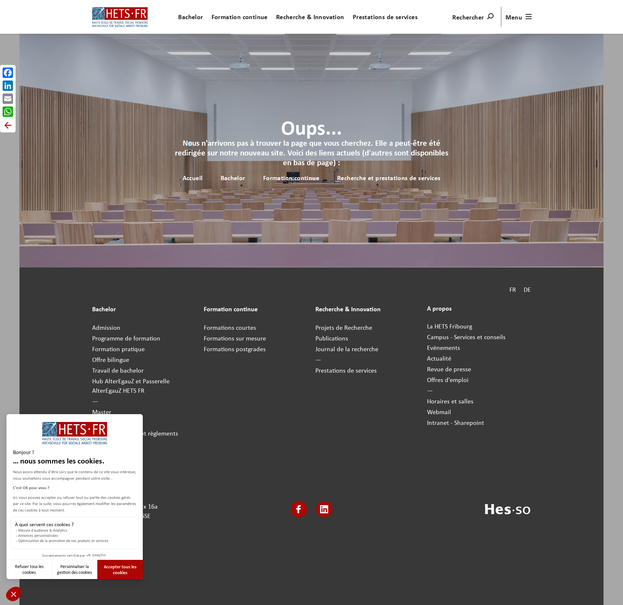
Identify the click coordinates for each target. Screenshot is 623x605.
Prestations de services (385, 16)
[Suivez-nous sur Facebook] (299, 509)
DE (527, 289)
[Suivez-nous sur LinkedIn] (324, 509)
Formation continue (240, 16)
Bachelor (190, 16)
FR (512, 289)
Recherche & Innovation (310, 16)
